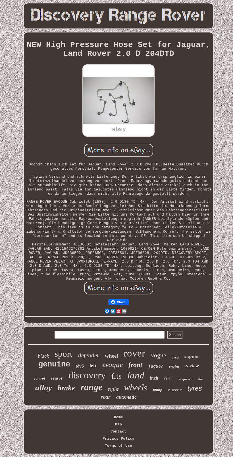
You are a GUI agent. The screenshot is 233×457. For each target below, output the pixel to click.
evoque (112, 364)
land (135, 375)
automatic (126, 397)
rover (134, 353)
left (93, 365)
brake (66, 388)
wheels (135, 387)
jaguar (155, 366)
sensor (57, 378)
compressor (185, 379)
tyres (195, 388)
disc (200, 379)
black (43, 356)
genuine (54, 364)
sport (63, 354)
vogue (158, 355)
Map (118, 424)
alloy (43, 387)
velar (168, 378)
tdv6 (80, 366)
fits (116, 376)
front (135, 364)
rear (106, 397)
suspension (191, 357)
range (91, 387)
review (192, 365)
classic (175, 390)
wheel (111, 356)
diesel (175, 357)
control (39, 378)
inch (154, 378)
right (113, 389)
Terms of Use (118, 446)
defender (88, 355)
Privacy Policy (118, 438)
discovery (87, 375)
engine (174, 366)
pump (157, 390)
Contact (118, 431)
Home (118, 417)
